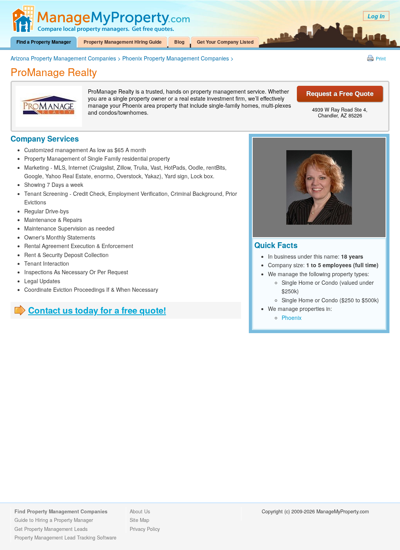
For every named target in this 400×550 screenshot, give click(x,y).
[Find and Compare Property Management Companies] (102, 31)
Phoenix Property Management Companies (175, 58)
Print (381, 58)
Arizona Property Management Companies (63, 58)
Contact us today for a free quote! (97, 310)
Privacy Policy (145, 528)
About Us (140, 511)
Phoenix (292, 317)
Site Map (139, 519)
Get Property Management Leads (51, 528)
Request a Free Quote (339, 94)
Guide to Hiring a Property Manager (53, 519)
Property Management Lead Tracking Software (65, 537)
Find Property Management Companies (60, 511)
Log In (376, 16)
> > (122, 58)
